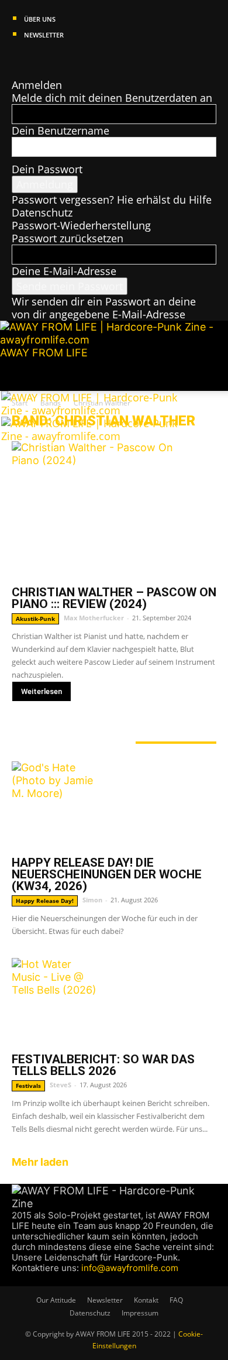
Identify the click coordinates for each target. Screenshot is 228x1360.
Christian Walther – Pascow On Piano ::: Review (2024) (114, 598)
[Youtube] (60, 59)
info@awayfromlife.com (129, 1267)
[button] (20, 375)
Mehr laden (40, 1162)
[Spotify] (50, 59)
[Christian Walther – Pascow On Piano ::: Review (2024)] (114, 510)
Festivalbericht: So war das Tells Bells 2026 (103, 1065)
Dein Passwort (47, 169)
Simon (92, 899)
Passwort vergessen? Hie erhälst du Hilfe (112, 200)
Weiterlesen (41, 691)
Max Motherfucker (94, 617)
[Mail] (39, 59)
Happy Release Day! (45, 901)
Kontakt (146, 1300)
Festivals (28, 1085)
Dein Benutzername (60, 130)
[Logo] (96, 410)
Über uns (40, 19)
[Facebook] (17, 59)
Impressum (140, 1313)
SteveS (60, 1084)
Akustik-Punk (35, 618)
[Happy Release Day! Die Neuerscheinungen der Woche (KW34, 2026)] (114, 805)
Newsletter (44, 34)
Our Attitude (56, 1300)
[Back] (16, 72)
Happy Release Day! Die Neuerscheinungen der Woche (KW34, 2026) (107, 874)
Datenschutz (42, 212)
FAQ (176, 1300)
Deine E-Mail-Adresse (64, 271)
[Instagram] (28, 59)
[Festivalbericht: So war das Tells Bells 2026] (114, 1002)
